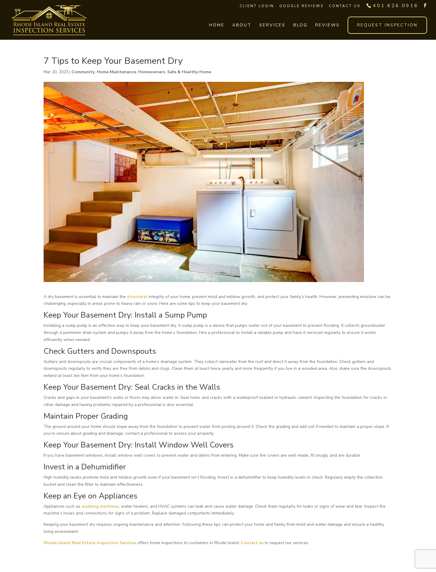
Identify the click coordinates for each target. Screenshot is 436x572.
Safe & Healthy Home (189, 72)
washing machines (100, 506)
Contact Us (344, 6)
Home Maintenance (116, 72)
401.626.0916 (396, 5)
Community (83, 72)
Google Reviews (301, 6)
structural (137, 296)
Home (217, 25)
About (242, 25)
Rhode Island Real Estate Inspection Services (90, 543)
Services (272, 25)
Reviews (327, 25)
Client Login (257, 6)
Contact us (252, 543)
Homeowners (151, 72)
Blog (300, 25)
